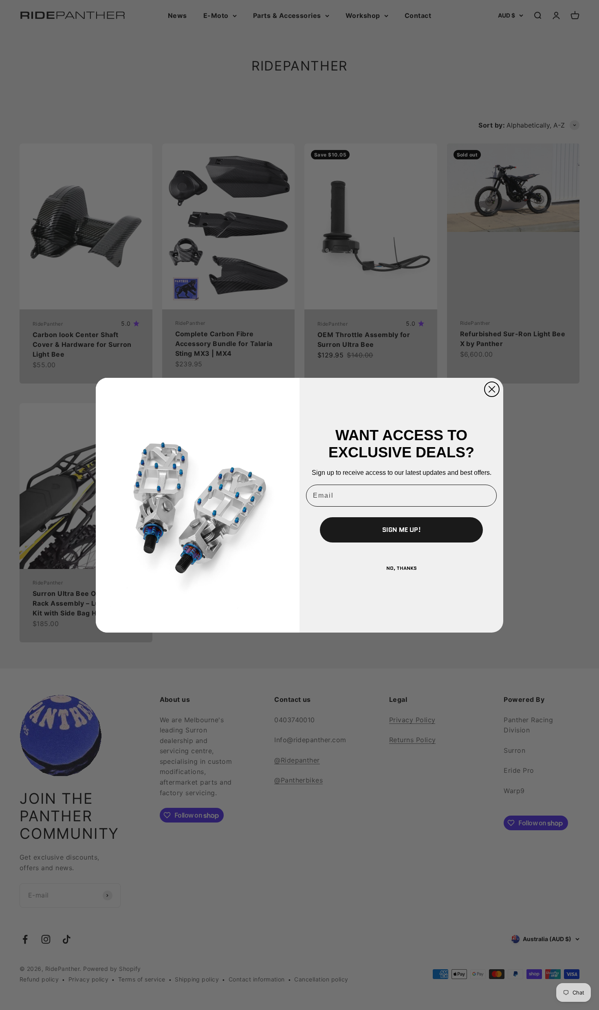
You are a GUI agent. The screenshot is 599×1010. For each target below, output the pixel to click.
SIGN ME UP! (401, 529)
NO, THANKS (401, 568)
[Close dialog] (491, 389)
